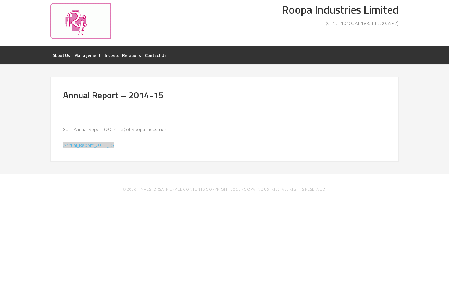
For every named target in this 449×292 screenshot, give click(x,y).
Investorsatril (156, 189)
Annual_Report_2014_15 (88, 145)
